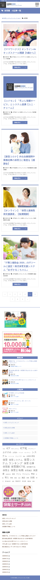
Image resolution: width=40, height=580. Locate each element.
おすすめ (7, 452)
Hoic (4, 448)
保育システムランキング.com (22, 577)
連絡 (33, 481)
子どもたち (26, 474)
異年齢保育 (8, 481)
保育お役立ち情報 (9, 427)
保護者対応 (8, 474)
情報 (11, 478)
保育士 (6, 470)
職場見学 (18, 481)
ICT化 (23, 448)
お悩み (15, 452)
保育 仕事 (29, 463)
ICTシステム (15, 448)
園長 (13, 474)
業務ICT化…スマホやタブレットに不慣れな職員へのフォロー (19, 536)
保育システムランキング (11, 422)
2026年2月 (5, 572)
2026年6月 (5, 561)
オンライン (27, 452)
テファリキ (11, 456)
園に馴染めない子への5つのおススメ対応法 (14, 546)
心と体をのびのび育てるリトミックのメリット (15, 541)
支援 (19, 478)
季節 (33, 474)
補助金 (29, 481)
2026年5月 (5, 564)
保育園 (6, 466)
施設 (23, 478)
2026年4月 (5, 566)
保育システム (16, 460)
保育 (5, 459)
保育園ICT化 (18, 466)
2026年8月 (5, 556)
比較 (32, 477)
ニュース (18, 456)
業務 (28, 478)
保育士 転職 (17, 470)
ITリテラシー (32, 448)
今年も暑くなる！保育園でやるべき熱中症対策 (15, 544)
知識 (13, 481)
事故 (24, 456)
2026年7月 (5, 558)
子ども (18, 474)
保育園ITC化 (31, 467)
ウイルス (21, 452)
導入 (7, 477)
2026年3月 (5, 569)
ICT (8, 448)
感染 (15, 478)
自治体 (24, 481)
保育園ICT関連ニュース (11, 438)
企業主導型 (31, 456)
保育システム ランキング (18, 461)
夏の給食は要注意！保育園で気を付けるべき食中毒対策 (17, 538)
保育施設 (28, 470)
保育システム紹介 (9, 433)
